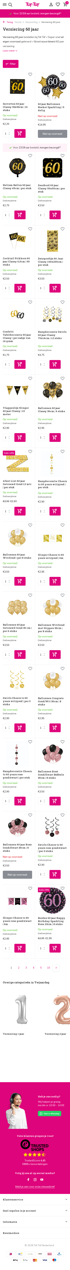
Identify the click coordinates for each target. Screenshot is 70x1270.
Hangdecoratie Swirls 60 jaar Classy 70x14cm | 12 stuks (52, 335)
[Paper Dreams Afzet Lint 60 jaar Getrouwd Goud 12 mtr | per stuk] (17, 464)
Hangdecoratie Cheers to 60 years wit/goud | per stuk (52, 484)
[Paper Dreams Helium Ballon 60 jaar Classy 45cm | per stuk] (17, 168)
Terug (9, 22)
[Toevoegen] (20, 133)
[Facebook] (28, 1180)
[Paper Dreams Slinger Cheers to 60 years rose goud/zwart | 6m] (17, 900)
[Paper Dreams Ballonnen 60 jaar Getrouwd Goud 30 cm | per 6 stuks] (17, 607)
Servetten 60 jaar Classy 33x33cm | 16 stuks (15, 107)
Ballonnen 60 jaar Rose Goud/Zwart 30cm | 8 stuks (17, 847)
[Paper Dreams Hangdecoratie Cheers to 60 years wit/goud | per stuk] (52, 464)
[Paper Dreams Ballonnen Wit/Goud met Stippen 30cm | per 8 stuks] (52, 607)
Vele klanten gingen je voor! (35, 1136)
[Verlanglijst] (58, 4)
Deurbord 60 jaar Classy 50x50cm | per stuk (51, 188)
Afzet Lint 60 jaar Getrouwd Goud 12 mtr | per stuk (17, 484)
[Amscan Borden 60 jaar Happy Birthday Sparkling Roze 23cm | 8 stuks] (52, 900)
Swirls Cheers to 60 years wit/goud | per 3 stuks (16, 701)
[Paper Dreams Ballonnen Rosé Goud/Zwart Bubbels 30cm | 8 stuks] (52, 754)
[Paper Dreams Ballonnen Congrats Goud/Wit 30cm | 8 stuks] (52, 681)
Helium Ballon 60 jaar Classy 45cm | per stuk (17, 187)
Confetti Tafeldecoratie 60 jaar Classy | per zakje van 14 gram (17, 336)
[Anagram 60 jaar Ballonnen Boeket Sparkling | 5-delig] (52, 86)
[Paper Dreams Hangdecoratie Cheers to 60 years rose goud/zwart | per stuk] (17, 754)
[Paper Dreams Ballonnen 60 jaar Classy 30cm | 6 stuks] (52, 391)
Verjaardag (31, 22)
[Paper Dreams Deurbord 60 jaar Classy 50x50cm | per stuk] (52, 168)
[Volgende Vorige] (56, 968)
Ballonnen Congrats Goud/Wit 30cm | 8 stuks (50, 701)
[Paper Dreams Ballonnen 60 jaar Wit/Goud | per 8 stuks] (17, 537)
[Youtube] (41, 1180)
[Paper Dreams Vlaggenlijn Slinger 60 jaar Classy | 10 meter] (17, 391)
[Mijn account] (51, 5)
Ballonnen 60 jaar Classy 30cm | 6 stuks (51, 410)
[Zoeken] (9, 5)
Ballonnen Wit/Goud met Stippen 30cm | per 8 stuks (51, 628)
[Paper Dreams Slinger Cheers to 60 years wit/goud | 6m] (52, 537)
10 (48, 967)
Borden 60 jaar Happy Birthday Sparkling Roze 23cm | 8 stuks (51, 921)
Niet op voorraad (52, 133)
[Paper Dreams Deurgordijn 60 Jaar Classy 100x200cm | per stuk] (52, 241)
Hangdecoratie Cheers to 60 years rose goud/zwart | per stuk (17, 774)
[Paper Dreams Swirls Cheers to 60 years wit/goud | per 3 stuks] (17, 681)
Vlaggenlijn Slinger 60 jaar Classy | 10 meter (16, 411)
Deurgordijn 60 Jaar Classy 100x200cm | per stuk (50, 261)
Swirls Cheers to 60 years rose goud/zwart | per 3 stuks (52, 848)
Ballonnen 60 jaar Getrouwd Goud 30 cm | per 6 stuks (17, 628)
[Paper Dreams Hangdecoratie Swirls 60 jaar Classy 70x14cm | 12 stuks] (52, 314)
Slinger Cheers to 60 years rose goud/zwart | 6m (17, 921)
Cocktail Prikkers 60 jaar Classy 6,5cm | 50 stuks (16, 261)
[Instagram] (35, 1180)
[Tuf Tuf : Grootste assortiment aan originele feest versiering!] (35, 4)
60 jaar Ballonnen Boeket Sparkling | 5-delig (51, 107)
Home (18, 22)
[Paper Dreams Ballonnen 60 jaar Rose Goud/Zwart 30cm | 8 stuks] (17, 827)
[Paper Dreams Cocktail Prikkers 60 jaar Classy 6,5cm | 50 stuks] (17, 241)
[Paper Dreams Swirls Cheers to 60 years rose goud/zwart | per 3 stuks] (52, 827)
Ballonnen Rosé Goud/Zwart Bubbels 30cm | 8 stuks (51, 774)
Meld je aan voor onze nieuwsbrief (35, 1186)
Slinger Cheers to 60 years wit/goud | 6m (51, 556)
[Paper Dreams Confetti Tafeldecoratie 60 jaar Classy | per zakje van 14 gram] (17, 314)
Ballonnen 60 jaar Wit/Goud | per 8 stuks (17, 556)
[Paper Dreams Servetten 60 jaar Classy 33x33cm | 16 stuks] (17, 86)
